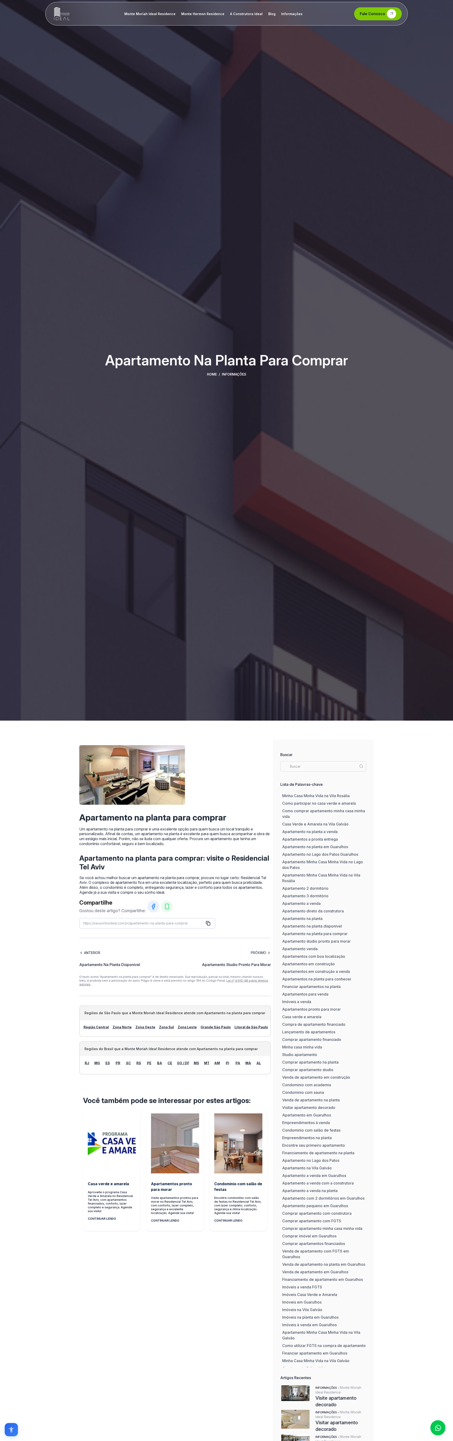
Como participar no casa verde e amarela (319, 803)
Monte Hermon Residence (202, 14)
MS (196, 1063)
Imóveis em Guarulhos (302, 1302)
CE (170, 1063)
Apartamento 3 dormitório (305, 896)
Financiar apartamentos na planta (311, 986)
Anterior (92, 953)
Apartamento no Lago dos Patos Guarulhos (320, 854)
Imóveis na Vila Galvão (302, 1309)
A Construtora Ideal (246, 14)
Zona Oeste (145, 1027)
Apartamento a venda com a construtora (318, 1183)
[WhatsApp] (167, 906)
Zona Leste (187, 1027)
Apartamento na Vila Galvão (307, 1168)
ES (107, 1063)
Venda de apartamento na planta (311, 1100)
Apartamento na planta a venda (310, 831)
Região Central (96, 1027)
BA (159, 1063)
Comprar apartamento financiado (311, 1039)
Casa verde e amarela (301, 1016)
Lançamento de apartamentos (308, 1032)
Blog (272, 14)
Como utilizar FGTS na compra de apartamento (324, 1345)
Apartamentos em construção (308, 964)
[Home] (61, 13)
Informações (291, 14)
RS (138, 1063)
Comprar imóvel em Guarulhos (309, 1236)
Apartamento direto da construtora (313, 911)
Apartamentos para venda (305, 994)
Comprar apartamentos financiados (313, 1243)
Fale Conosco (372, 13)
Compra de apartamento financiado (313, 1024)
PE (149, 1063)
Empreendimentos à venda (306, 1122)
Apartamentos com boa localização (313, 956)
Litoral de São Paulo (251, 1027)
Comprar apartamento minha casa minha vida (322, 1228)
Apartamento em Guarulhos (306, 1115)
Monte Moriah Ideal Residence (150, 14)
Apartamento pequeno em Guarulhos (315, 1205)
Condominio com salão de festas (311, 1130)
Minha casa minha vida (302, 1047)
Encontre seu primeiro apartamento (313, 1145)
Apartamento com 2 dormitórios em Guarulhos (323, 1198)
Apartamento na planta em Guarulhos (315, 846)
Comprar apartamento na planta (310, 1062)
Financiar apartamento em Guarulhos (314, 1353)
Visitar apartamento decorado (308, 1107)
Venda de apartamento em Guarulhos (315, 1272)
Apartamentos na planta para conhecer (316, 979)
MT (207, 1063)
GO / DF (183, 1063)
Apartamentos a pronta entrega (310, 839)
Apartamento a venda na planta (310, 1190)
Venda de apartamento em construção (316, 1077)
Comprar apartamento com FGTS (311, 1221)
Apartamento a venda (301, 903)
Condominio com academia (306, 1084)
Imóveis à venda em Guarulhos (309, 1324)
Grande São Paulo (216, 1027)
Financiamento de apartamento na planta (318, 1152)
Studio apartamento (299, 1054)
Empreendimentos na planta (307, 1137)
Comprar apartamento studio (307, 1069)
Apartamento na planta (302, 918)
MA (248, 1063)
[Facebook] (153, 906)
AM (217, 1063)
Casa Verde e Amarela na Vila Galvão (315, 824)
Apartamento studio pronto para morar (316, 941)
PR (118, 1063)
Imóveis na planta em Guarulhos (310, 1317)
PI (227, 1063)
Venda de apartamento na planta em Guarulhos (323, 1264)
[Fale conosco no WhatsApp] (437, 1427)
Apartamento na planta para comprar (315, 933)
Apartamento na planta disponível (312, 926)
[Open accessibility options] (11, 1429)
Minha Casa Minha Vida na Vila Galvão (315, 1360)
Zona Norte (122, 1027)
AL (258, 1063)
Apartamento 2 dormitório (305, 888)
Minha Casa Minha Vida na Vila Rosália (316, 795)
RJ (87, 1063)
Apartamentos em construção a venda (316, 971)
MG (97, 1063)
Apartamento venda (300, 948)
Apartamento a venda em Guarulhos (314, 1175)
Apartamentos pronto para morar (311, 1009)
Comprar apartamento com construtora (317, 1213)
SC (128, 1063)
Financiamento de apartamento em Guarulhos (322, 1279)
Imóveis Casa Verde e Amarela (309, 1294)
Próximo (258, 953)
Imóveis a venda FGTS (302, 1287)
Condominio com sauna (303, 1092)
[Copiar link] (208, 923)
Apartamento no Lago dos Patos (310, 1160)
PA (237, 1063)
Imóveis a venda (296, 1001)
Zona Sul (166, 1027)
